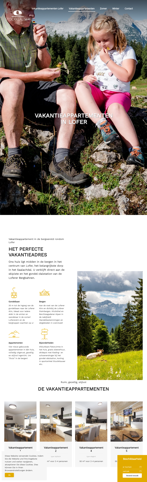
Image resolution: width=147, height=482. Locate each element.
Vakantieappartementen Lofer (47, 8)
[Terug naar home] (17, 15)
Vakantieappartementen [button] (82, 8)
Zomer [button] (103, 8)
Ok (9, 475)
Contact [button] (129, 8)
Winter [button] (115, 8)
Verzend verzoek (132, 475)
